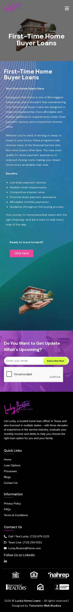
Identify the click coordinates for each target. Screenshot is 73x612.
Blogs (7, 477)
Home (7, 459)
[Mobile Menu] (67, 8)
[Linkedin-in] (5, 561)
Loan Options (12, 465)
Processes (10, 471)
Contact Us (11, 482)
